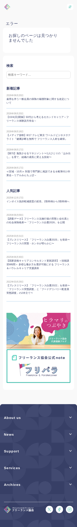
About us (12, 418)
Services (12, 468)
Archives (12, 485)
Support (11, 451)
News (9, 434)
